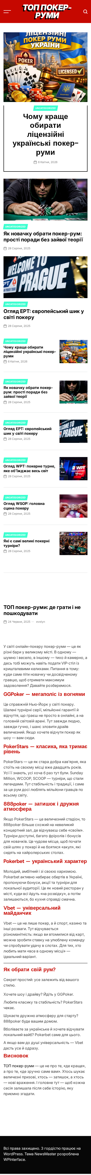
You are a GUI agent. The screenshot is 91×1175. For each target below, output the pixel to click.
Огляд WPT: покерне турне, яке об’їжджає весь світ (29, 468)
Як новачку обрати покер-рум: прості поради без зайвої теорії (43, 236)
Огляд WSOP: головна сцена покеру (24, 505)
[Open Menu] (7, 11)
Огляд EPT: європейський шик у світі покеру (44, 314)
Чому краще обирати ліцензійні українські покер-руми (45, 134)
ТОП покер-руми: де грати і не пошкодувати (42, 610)
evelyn (40, 621)
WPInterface (14, 1159)
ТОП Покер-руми (47, 11)
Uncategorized (45, 108)
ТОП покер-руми (19, 1065)
